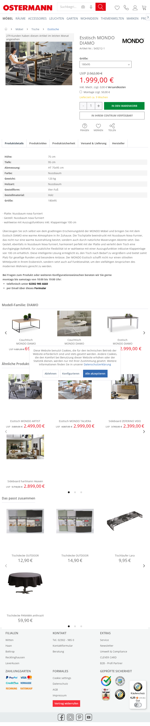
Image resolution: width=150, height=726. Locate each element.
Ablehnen (51, 373)
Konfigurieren (70, 373)
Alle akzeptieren (95, 373)
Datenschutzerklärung (97, 364)
